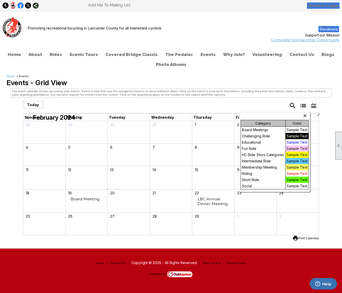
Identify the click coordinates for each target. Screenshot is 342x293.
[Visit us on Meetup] (13, 5)
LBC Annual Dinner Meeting (213, 201)
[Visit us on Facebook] (21, 5)
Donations (329, 29)
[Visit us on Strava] (6, 5)
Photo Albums (171, 64)
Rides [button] (56, 54)
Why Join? (234, 54)
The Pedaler (179, 54)
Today (33, 104)
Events (208, 54)
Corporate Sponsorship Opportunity (305, 39)
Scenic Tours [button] (83, 54)
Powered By (158, 274)
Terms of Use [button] (212, 263)
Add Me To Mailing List (109, 5)
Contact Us (301, 54)
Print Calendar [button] (308, 238)
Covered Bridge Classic (131, 54)
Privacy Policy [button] (236, 263)
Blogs (327, 54)
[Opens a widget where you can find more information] (323, 284)
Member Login (323, 5)
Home (14, 54)
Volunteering (267, 54)
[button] (313, 105)
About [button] (35, 54)
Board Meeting (85, 199)
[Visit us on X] (28, 5)
